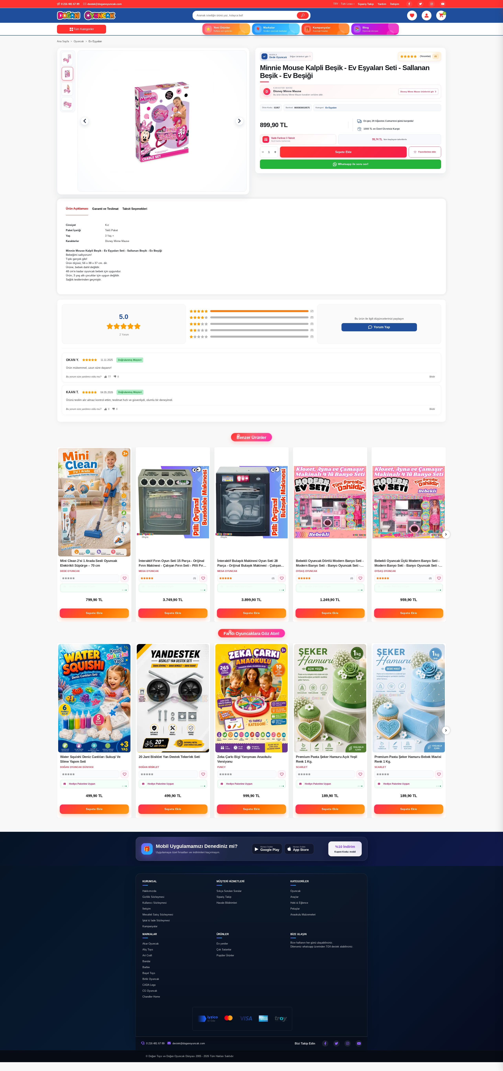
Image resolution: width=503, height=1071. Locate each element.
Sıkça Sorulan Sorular (229, 891)
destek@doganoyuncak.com (189, 1043)
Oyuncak (295, 891)
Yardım (382, 4)
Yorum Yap (382, 327)
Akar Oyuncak (150, 943)
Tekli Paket (111, 230)
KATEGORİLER (299, 881)
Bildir (432, 376)
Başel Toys (148, 973)
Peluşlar (295, 908)
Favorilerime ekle (427, 152)
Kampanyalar (149, 926)
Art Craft (147, 955)
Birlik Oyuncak (150, 979)
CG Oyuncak (149, 990)
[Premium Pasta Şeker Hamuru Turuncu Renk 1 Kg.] (409, 698)
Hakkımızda (149, 891)
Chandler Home (151, 996)
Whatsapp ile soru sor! (353, 164)
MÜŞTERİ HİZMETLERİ (230, 881)
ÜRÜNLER (223, 934)
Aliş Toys (147, 949)
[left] (57, 534)
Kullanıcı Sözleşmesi (154, 902)
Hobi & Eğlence (299, 902)
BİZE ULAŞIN (298, 934)
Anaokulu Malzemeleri (303, 914)
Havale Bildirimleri (227, 902)
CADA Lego (149, 985)
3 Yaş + (109, 235)
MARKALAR (149, 934)
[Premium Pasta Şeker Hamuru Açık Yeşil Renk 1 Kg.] (251, 698)
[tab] (77, 208)
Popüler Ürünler (225, 955)
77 (109, 376)
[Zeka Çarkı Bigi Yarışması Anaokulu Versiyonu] (173, 698)
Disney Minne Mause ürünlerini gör (417, 92)
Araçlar (294, 896)
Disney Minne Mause (117, 241)
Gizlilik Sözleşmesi (153, 896)
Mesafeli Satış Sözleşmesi (157, 914)
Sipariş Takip (366, 4)
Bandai (146, 961)
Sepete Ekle (343, 152)
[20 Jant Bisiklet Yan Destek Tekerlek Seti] (94, 698)
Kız (107, 225)
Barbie (146, 967)
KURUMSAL (149, 881)
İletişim (394, 4)
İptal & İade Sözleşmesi (156, 920)
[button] (441, 15)
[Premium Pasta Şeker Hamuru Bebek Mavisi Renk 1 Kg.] (330, 698)
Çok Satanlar (224, 949)
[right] (446, 534)
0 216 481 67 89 (154, 1043)
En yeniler (222, 943)
